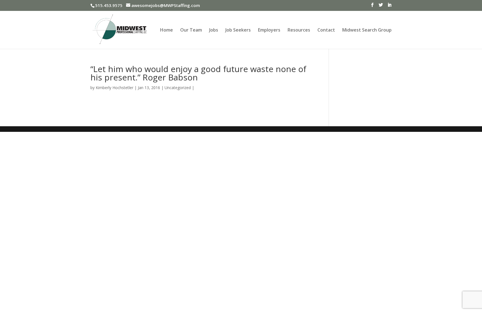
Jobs (213, 30)
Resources (299, 30)
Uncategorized (178, 87)
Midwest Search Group (367, 30)
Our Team (191, 30)
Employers (269, 30)
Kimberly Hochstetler (114, 87)
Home (166, 30)
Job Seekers (238, 30)
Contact (326, 30)
